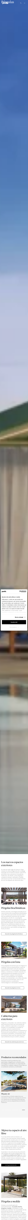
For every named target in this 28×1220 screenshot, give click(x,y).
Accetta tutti (14, 622)
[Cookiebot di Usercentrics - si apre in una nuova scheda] (19, 592)
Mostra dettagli (19, 617)
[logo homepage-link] (5, 3)
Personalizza (13, 627)
